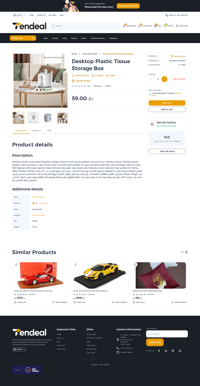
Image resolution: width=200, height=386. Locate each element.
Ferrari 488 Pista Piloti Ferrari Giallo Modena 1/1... (91, 291)
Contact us (61, 345)
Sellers (83, 38)
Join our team (92, 349)
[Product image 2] (33, 117)
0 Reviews (32, 294)
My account (61, 349)
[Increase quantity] (164, 79)
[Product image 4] (62, 117)
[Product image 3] (47, 117)
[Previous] (182, 252)
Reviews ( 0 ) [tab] (37, 130)
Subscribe (155, 342)
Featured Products (98, 38)
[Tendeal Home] (29, 26)
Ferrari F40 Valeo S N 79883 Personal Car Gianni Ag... (33, 291)
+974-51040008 (182, 15)
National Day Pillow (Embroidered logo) (147, 291)
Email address (151, 328)
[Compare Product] (16, 264)
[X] (166, 351)
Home (45, 38)
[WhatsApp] (180, 351)
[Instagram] (173, 351)
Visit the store (167, 151)
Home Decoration (90, 54)
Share (112, 75)
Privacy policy (92, 334)
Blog (58, 342)
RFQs (65, 38)
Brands (74, 38)
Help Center (91, 345)
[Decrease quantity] (151, 79)
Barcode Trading (83, 81)
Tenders (55, 38)
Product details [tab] (21, 130)
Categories (113, 38)
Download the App (128, 6)
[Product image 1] (18, 117)
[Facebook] (159, 351)
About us (60, 338)
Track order (91, 353)
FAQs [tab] (49, 130)
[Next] (186, 252)
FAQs (88, 342)
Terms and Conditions (95, 338)
